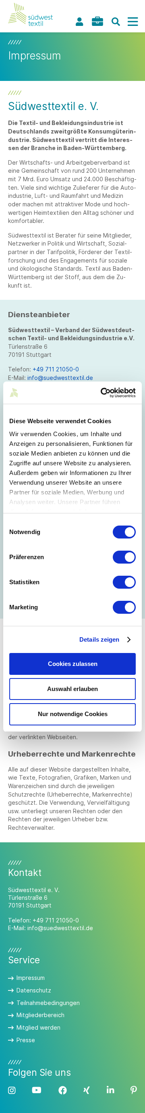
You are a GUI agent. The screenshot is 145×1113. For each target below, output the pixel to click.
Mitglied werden (38, 1027)
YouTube (36, 1090)
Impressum (31, 977)
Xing (86, 1090)
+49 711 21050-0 (56, 369)
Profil (79, 21)
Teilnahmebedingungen (48, 1002)
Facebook (62, 1090)
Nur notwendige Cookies (73, 713)
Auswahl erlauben (72, 688)
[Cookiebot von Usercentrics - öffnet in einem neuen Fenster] (102, 393)
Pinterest (133, 1090)
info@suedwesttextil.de (60, 377)
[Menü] (132, 21)
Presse (26, 1040)
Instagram (11, 1090)
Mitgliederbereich (40, 1014)
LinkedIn (110, 1090)
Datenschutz (34, 990)
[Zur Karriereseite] (97, 21)
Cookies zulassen (72, 663)
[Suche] (115, 21)
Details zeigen (99, 639)
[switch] (124, 557)
